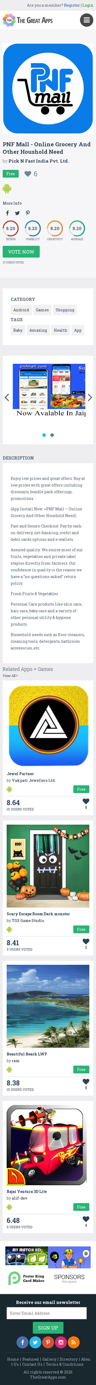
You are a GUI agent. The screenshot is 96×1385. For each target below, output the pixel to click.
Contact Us (32, 1364)
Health (60, 330)
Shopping (65, 309)
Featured (30, 1359)
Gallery (49, 1359)
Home (13, 1359)
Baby (17, 330)
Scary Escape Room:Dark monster (38, 913)
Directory (69, 1359)
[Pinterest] (48, 1342)
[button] (6, 396)
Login (87, 5)
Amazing (38, 330)
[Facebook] (23, 1342)
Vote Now (21, 251)
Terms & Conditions (64, 1364)
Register (72, 5)
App (78, 330)
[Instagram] (61, 1342)
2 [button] (52, 435)
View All (9, 676)
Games (42, 309)
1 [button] (44, 435)
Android (21, 309)
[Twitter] (35, 1342)
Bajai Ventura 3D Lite (27, 1191)
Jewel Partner (20, 773)
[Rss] (74, 1342)
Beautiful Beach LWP (27, 1054)
